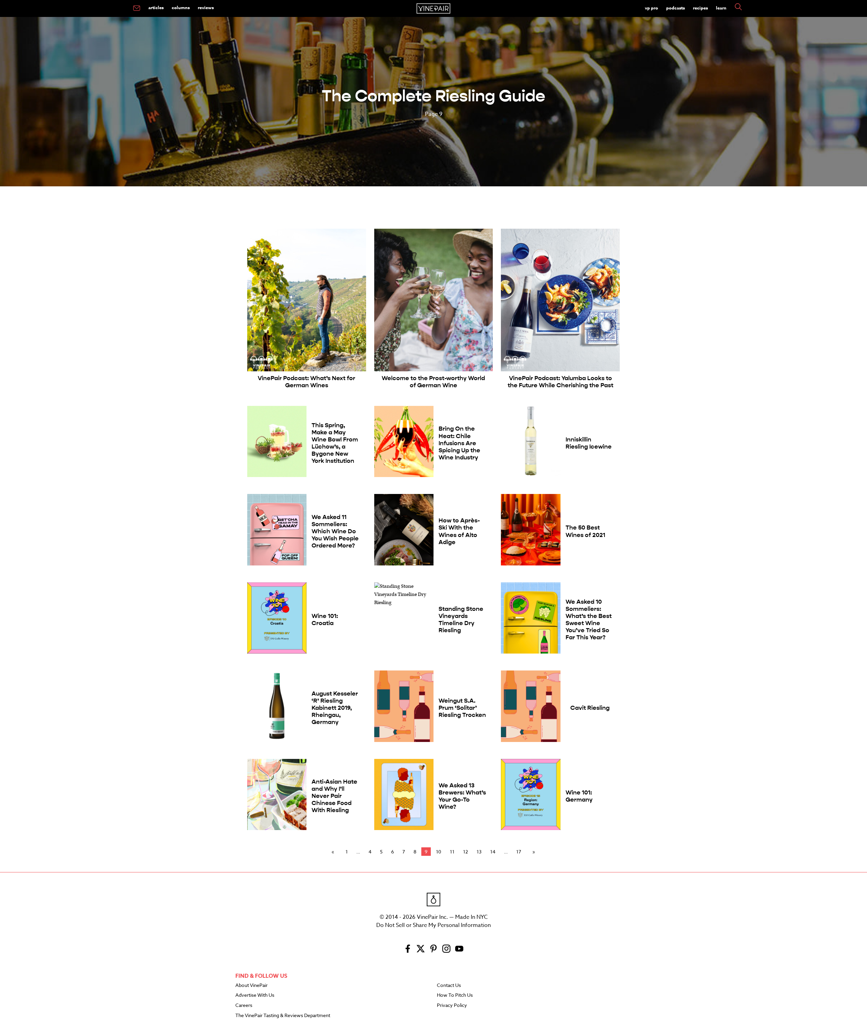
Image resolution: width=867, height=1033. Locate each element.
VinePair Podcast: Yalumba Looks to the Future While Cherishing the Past (560, 382)
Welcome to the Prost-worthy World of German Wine (433, 382)
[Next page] (532, 851)
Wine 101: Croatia (325, 620)
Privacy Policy (452, 1005)
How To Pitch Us (455, 995)
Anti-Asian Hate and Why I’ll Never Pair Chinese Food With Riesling (334, 796)
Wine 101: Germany (579, 796)
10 (438, 851)
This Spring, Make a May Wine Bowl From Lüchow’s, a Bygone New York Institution (335, 443)
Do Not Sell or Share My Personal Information (433, 925)
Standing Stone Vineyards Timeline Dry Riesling (461, 619)
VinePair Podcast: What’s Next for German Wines (306, 382)
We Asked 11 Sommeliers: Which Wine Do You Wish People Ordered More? (335, 531)
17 (518, 851)
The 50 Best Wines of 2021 (585, 531)
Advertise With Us (254, 995)
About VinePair (251, 985)
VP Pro (651, 8)
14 (492, 851)
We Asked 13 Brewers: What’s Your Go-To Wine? (462, 796)
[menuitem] (136, 8)
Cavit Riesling (590, 707)
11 (452, 851)
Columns (181, 7)
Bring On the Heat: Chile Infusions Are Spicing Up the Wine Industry (459, 443)
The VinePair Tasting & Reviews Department (282, 1015)
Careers (243, 1005)
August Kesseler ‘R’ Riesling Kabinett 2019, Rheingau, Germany (335, 708)
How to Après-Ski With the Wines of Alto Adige (459, 531)
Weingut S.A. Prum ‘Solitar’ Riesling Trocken (462, 708)
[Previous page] (334, 851)
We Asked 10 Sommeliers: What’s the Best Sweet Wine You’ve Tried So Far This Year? (589, 619)
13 (479, 851)
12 (465, 851)
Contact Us (449, 985)
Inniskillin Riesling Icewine (589, 443)
